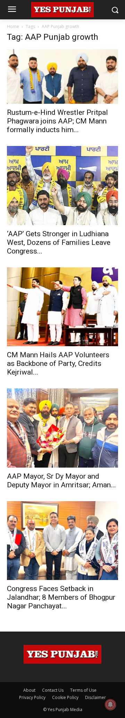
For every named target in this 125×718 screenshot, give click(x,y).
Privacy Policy (32, 697)
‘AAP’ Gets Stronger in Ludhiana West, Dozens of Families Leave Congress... (58, 242)
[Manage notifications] (110, 704)
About (29, 690)
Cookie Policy (65, 697)
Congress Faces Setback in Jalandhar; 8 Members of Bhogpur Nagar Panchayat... (61, 597)
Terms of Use (83, 690)
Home (13, 26)
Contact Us (53, 690)
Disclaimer (95, 697)
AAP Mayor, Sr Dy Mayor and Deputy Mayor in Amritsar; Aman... (61, 480)
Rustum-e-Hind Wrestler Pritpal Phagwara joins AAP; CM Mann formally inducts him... (57, 121)
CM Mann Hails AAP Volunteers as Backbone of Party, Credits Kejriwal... (58, 363)
